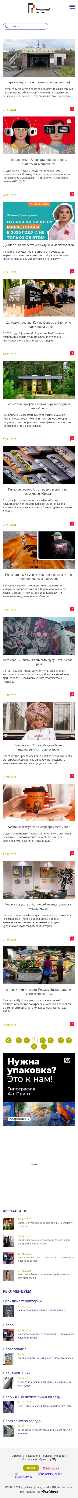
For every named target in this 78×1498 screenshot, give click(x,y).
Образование (15, 1348)
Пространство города (22, 1420)
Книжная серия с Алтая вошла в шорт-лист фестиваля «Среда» (38, 491)
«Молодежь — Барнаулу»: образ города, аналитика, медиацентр (38, 162)
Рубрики (59, 1455)
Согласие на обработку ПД (39, 1459)
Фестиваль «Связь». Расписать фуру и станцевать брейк (38, 662)
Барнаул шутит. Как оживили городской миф (39, 82)
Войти (31, 1467)
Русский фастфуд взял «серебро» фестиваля (38, 827)
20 (68, 1040)
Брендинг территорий (22, 1300)
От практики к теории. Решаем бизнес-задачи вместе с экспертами (38, 991)
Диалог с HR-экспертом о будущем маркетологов (38, 245)
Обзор (8, 1324)
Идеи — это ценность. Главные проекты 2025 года (45, 1405)
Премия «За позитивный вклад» (32, 1396)
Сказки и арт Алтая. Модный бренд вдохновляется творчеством (39, 747)
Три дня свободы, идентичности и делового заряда (45, 1357)
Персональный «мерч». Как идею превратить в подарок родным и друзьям (38, 577)
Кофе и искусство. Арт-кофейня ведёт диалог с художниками (38, 906)
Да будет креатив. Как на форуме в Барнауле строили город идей (38, 324)
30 (33, 1046)
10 (60, 1040)
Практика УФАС (17, 1372)
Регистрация (51, 1468)
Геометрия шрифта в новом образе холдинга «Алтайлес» (39, 406)
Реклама (46, 1455)
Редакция (32, 1455)
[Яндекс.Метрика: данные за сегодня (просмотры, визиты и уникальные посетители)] (23, 1475)
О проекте (18, 1455)
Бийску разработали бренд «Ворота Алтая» (41, 1309)
